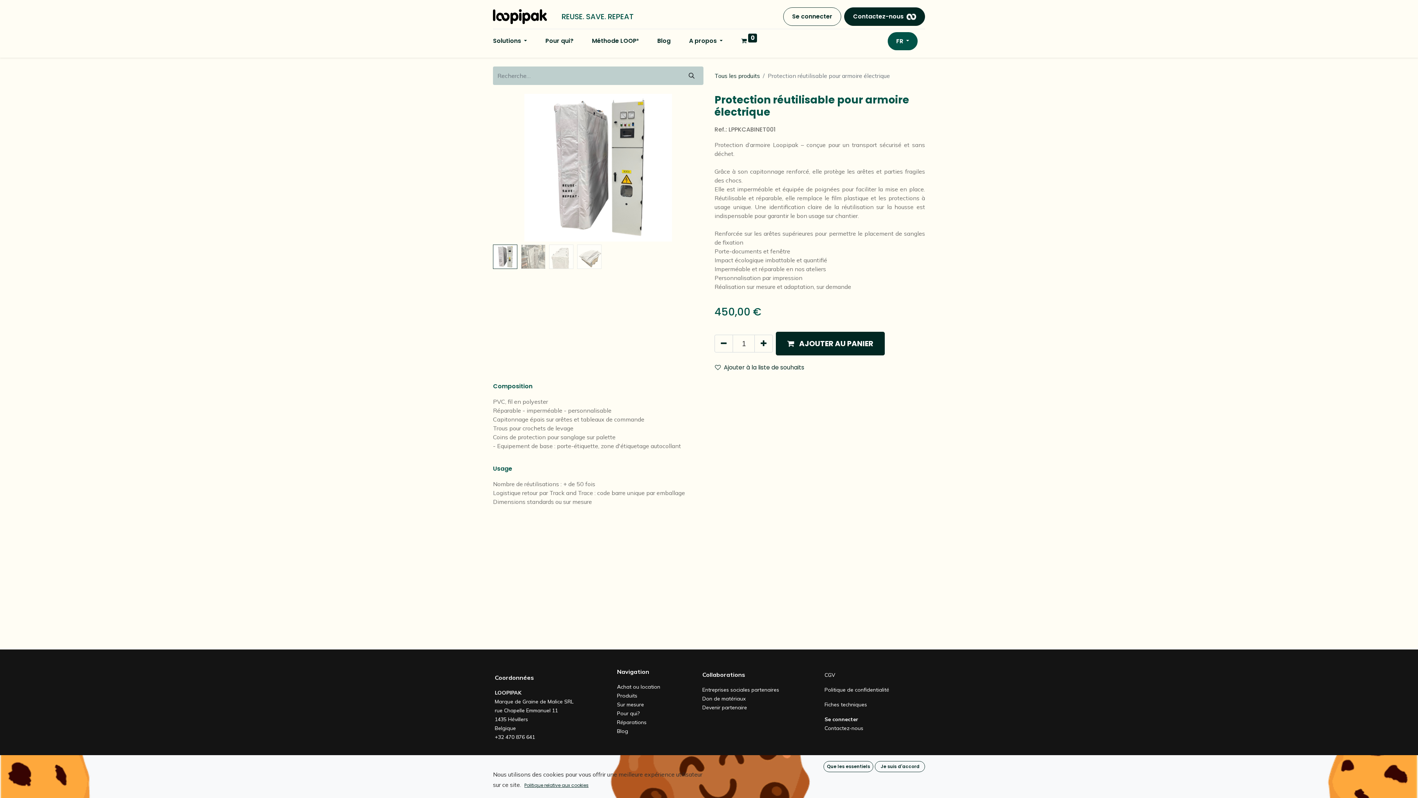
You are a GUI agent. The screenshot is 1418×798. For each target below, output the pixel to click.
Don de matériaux (724, 698)
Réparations (632, 722)
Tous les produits (737, 75)
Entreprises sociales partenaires (740, 689)
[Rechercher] (691, 75)
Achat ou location (638, 686)
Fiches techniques (846, 704)
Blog (622, 731)
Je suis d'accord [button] (900, 766)
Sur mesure (630, 704)
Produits (627, 695)
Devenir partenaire (724, 707)
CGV (830, 675)
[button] (509, 167)
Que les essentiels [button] (848, 766)
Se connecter (812, 16)
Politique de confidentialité (857, 689)
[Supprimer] (724, 343)
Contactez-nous (878, 16)
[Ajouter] (763, 343)
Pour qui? (628, 713)
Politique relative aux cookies (556, 785)
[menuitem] (559, 41)
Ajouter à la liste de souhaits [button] (764, 367)
